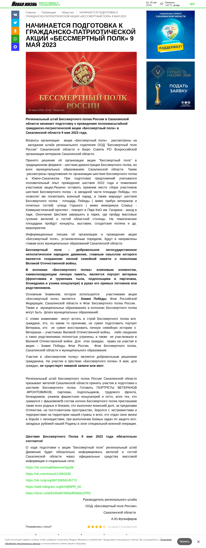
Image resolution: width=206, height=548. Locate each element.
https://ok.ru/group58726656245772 (51, 480)
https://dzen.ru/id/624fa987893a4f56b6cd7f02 (58, 493)
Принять (184, 541)
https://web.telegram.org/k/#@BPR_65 (53, 486)
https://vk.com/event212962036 (48, 474)
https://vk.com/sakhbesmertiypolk (50, 467)
